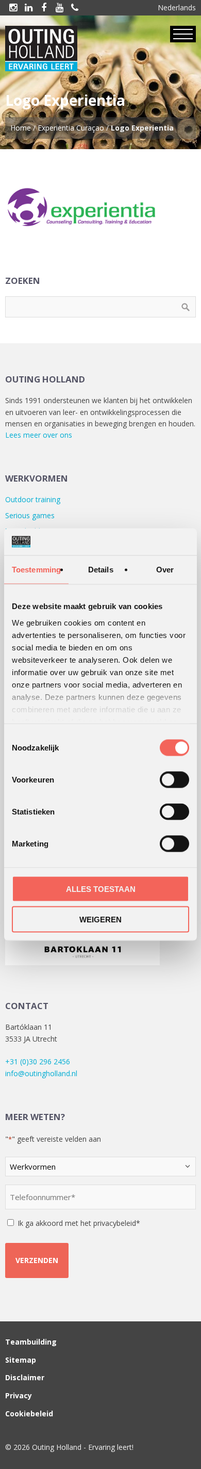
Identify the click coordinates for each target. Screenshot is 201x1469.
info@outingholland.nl (41, 1073)
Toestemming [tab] (36, 569)
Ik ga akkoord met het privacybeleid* (79, 1223)
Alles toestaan (101, 889)
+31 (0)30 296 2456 (37, 1061)
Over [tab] (165, 569)
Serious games (30, 515)
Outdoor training (32, 499)
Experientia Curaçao (71, 128)
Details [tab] (100, 569)
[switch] (174, 780)
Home (20, 128)
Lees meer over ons (38, 435)
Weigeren (100, 919)
